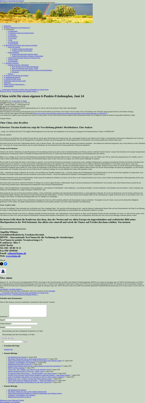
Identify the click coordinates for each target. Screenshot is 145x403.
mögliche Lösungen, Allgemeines (18, 65)
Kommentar (4, 316)
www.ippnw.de (13, 256)
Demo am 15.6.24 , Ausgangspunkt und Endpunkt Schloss (19, 91)
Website (2, 327)
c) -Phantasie (12, 35)
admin (25, 101)
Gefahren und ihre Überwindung (22, 51)
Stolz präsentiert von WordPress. (10, 402)
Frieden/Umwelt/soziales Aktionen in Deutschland (27, 56)
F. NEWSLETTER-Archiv (12, 79)
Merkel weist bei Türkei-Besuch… (15, 84)
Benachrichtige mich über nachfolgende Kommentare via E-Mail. (22, 331)
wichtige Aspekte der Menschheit (22, 49)
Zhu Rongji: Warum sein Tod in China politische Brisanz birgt (27, 359)
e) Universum (12, 38)
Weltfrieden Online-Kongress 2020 (15, 81)
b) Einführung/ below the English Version (21, 33)
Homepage (7, 26)
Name (2, 320)
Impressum (7, 82)
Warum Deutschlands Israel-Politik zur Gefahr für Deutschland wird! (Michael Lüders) (35, 361)
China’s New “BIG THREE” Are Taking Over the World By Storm (29, 369)
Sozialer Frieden (13, 59)
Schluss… (11, 74)
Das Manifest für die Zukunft (17, 357)
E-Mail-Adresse (5, 323)
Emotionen (15, 72)
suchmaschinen (8, 86)
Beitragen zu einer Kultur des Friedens (12, 1)
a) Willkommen (12, 31)
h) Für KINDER (13, 43)
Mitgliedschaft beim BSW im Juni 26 (19, 364)
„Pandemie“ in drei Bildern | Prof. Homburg (21, 362)
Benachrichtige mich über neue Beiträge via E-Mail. (18, 334)
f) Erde (10, 40)
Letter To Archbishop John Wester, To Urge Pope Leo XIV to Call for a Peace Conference (36, 377)
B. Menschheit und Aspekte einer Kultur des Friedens (20, 45)
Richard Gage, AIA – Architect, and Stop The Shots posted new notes (29, 379)
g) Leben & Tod (13, 42)
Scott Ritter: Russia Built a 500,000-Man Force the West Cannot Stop (29, 382)
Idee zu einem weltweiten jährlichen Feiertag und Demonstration (32, 70)
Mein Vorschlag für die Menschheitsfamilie (25, 67)
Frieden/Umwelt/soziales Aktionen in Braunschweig (24, 58)
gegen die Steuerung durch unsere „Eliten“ (25, 68)
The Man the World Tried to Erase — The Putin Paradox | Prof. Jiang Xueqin (32, 373)
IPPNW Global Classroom (16, 368)
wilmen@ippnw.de (16, 253)
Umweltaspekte (13, 61)
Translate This (8, 349)
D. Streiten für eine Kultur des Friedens (16, 75)
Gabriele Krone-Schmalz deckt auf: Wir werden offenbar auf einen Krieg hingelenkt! (34, 366)
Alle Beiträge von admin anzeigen (11, 289)
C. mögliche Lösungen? (11, 63)
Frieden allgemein (13, 52)
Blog (18, 291)
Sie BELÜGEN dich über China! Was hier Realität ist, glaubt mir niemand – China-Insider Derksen (39, 375)
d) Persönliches (12, 36)
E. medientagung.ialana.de (12, 77)
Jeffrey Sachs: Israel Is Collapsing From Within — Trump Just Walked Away (32, 380)
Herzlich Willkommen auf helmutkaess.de (17, 27)
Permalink (52, 291)
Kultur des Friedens (14, 47)
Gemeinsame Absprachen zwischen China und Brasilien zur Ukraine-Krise (24, 89)
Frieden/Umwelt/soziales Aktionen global (25, 54)
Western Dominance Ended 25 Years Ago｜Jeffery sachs (25, 371)
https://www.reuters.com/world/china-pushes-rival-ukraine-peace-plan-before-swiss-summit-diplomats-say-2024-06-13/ (70, 113)
